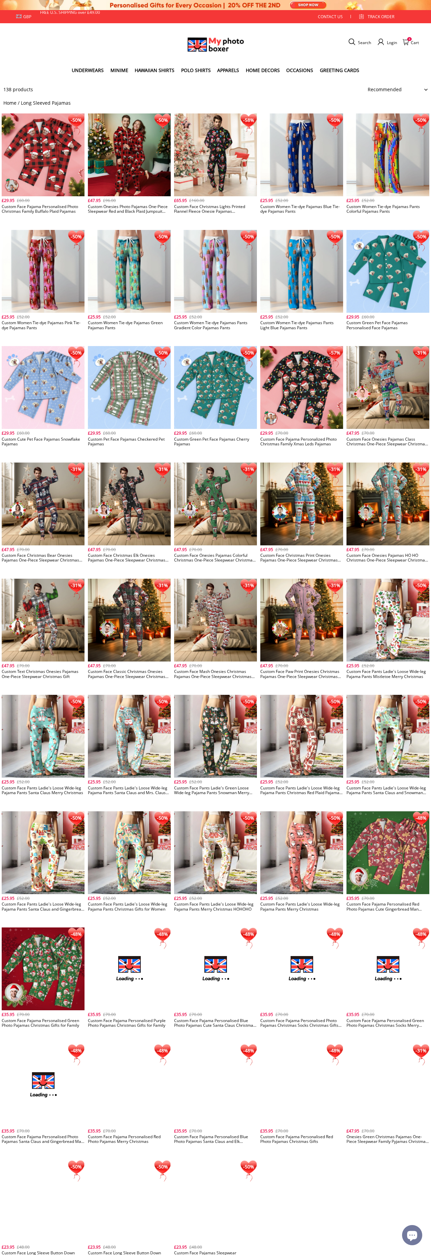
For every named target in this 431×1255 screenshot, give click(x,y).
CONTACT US (330, 17)
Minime (119, 70)
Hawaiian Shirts (154, 70)
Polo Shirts (196, 70)
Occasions (299, 70)
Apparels (228, 70)
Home (9, 103)
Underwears (88, 70)
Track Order (381, 17)
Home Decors (263, 70)
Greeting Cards (339, 70)
